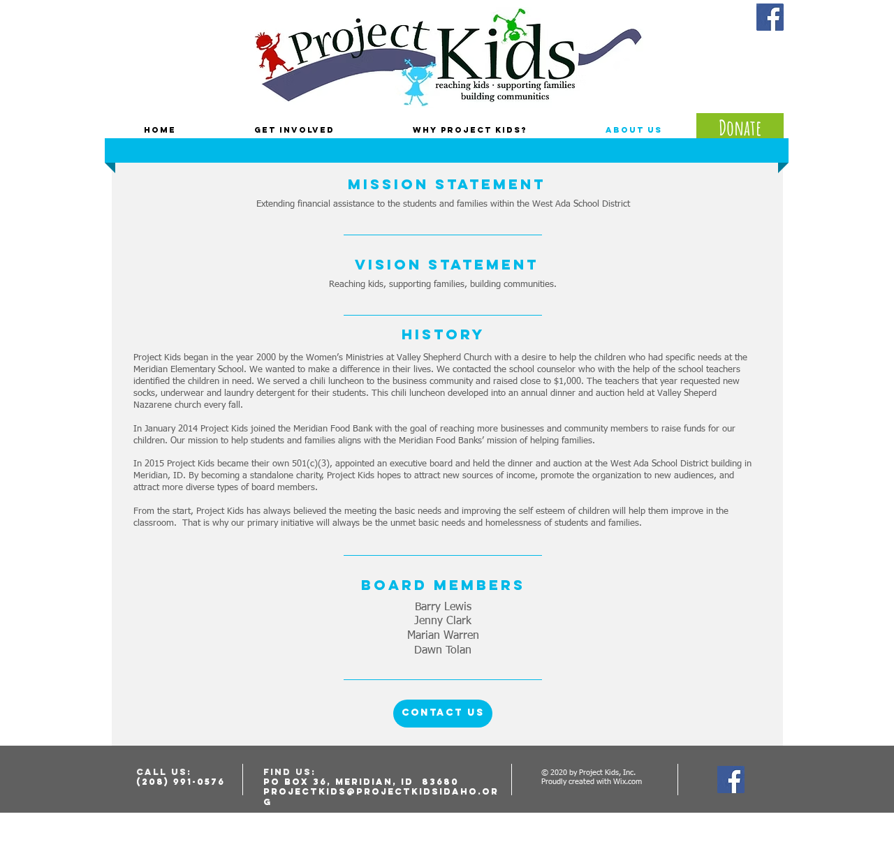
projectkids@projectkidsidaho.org (381, 796)
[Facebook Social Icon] (770, 17)
